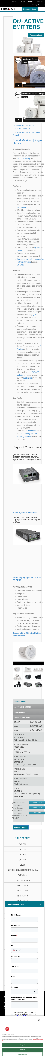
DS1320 (20, 265)
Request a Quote (29, 9)
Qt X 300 (22, 844)
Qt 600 (19, 250)
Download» (37, 802)
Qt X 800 (22, 855)
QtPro (35, 315)
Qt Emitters (22, 875)
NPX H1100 (22, 901)
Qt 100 (22, 865)
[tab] (28, 701)
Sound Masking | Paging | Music (28, 142)
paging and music (24, 207)
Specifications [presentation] (20, 702)
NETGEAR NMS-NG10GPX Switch (22, 870)
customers (27, 378)
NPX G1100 (22, 891)
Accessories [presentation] (20, 712)
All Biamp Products (37, 5)
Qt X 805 (22, 860)
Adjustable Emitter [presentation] (23, 707)
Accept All (22, 1044)
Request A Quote (36, 35)
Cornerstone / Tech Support (22, 2)
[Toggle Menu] (42, 9)
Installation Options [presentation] (23, 717)
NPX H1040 (22, 896)
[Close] (39, 1020)
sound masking (23, 159)
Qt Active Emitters (22, 880)
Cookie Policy (36, 1039)
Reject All (22, 1049)
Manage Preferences (22, 1054)
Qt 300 (37, 248)
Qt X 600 (22, 849)
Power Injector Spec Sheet (25, 513)
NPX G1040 (22, 885)
